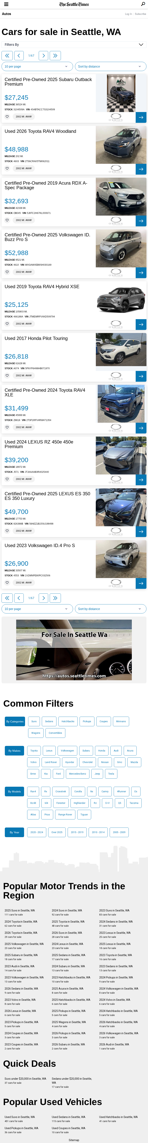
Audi (116, 750)
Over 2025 (56, 832)
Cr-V (107, 803)
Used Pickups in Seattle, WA (21, 1130)
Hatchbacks (68, 721)
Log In (128, 14)
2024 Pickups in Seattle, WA (116, 979)
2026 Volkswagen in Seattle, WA (118, 1035)
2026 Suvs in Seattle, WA (67, 934)
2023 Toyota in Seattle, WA (115, 957)
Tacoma (134, 803)
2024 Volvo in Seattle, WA (114, 1001)
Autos (6, 13)
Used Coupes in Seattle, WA (68, 1130)
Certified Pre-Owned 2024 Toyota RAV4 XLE (45, 392)
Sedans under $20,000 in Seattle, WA (72, 1082)
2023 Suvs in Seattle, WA (114, 912)
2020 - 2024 (36, 832)
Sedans (49, 721)
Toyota (34, 750)
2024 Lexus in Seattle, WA (67, 946)
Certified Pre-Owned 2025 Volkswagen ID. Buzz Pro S (47, 237)
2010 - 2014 (98, 832)
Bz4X (33, 803)
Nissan (105, 762)
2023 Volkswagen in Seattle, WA (24, 979)
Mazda (134, 762)
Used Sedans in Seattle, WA (68, 1119)
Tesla (111, 773)
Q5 (119, 803)
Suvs (34, 721)
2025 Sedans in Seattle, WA (68, 957)
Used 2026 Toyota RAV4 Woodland (40, 131)
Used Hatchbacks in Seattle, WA (118, 1119)
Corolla (78, 791)
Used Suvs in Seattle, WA (20, 1119)
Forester (60, 803)
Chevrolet (87, 762)
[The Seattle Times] (74, 4)
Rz (95, 803)
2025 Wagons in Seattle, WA (69, 1024)
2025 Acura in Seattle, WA (67, 990)
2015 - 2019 (77, 832)
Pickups (87, 721)
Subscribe (140, 14)
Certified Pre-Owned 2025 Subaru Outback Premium (48, 81)
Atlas (33, 814)
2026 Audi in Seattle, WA (114, 1046)
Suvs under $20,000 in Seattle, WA (25, 1080)
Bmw (33, 773)
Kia (46, 773)
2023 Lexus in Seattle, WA (115, 934)
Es (136, 791)
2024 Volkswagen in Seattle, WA (118, 990)
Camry (105, 791)
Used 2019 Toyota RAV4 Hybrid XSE (42, 286)
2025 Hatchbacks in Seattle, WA (71, 1001)
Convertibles (55, 733)
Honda (101, 750)
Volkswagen (67, 750)
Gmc (119, 762)
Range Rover (65, 814)
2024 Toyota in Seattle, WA (21, 923)
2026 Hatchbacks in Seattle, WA (118, 1024)
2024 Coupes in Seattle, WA (21, 1035)
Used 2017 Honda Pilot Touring (36, 338)
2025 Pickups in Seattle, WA (69, 1013)
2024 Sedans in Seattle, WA (116, 923)
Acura (130, 750)
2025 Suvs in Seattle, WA (20, 912)
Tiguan (84, 814)
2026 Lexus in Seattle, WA (20, 1013)
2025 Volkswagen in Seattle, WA (24, 946)
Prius (47, 814)
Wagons (35, 733)
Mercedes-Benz (77, 773)
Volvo (33, 762)
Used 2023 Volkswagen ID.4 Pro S (40, 545)
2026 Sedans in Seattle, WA (21, 990)
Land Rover (51, 762)
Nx (91, 791)
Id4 (46, 803)
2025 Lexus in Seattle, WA (115, 946)
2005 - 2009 (119, 832)
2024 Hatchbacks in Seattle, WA (118, 1013)
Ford (58, 773)
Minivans (121, 721)
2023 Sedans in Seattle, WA (116, 968)
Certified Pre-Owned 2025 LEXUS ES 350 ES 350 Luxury (47, 496)
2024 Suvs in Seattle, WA (67, 912)
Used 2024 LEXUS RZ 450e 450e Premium (39, 444)
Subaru (86, 750)
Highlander (79, 803)
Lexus (49, 750)
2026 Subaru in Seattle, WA (68, 1046)
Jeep (97, 773)
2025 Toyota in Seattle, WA (68, 923)
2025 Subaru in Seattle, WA (21, 957)
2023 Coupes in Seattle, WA (21, 1046)
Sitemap (74, 1140)
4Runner (121, 791)
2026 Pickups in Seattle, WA (69, 1035)
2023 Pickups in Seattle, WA (21, 1024)
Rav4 (33, 791)
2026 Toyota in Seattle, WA (21, 934)
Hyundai (69, 762)
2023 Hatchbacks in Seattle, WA (71, 979)
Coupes (104, 721)
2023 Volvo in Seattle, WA (20, 1001)
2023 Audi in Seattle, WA (19, 968)
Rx (45, 791)
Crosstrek (61, 791)
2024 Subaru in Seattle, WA (68, 968)
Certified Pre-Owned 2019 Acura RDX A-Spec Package (46, 185)
